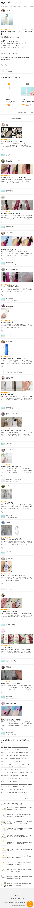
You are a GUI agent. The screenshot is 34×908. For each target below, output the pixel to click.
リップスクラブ (18, 761)
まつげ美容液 (11, 755)
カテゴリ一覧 (13, 898)
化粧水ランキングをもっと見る (25, 112)
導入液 (9, 747)
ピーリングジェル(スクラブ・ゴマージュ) (22, 752)
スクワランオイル (23, 778)
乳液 (2, 747)
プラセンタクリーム (6, 778)
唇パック (3, 761)
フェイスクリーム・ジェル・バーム (9, 784)
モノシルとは (21, 898)
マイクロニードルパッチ (7, 772)
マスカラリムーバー (6, 752)
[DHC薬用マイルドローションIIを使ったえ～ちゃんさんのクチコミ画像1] (7, 19)
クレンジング (13, 750)
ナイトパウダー (5, 750)
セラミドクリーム (24, 775)
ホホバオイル (15, 778)
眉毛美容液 (25, 755)
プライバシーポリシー (20, 902)
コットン (3, 767)
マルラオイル (15, 781)
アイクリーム (19, 755)
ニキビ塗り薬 (24, 786)
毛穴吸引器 (20, 792)
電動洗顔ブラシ (8, 775)
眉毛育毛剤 (4, 758)
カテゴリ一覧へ (29, 798)
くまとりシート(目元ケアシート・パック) (11, 764)
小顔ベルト (14, 792)
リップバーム (24, 758)
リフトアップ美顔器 (6, 792)
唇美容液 (18, 758)
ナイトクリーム (23, 784)
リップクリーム (10, 761)
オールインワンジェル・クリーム (20, 747)
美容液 (5, 747)
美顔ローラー (4, 789)
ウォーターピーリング (22, 789)
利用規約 (11, 902)
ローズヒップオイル (6, 781)
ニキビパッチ (4, 769)
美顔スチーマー (12, 789)
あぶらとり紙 (25, 764)
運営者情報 (5, 902)
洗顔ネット (22, 772)
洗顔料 (18, 750)
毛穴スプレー (4, 755)
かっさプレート (28, 792)
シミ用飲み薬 (9, 767)
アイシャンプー (11, 758)
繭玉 (2, 775)
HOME (17, 895)
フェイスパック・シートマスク (16, 769)
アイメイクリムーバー (26, 750)
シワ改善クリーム (16, 786)
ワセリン (30, 784)
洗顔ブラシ (29, 772)
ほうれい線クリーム (6, 786)
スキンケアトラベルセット (20, 767)
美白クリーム (16, 775)
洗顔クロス (16, 772)
